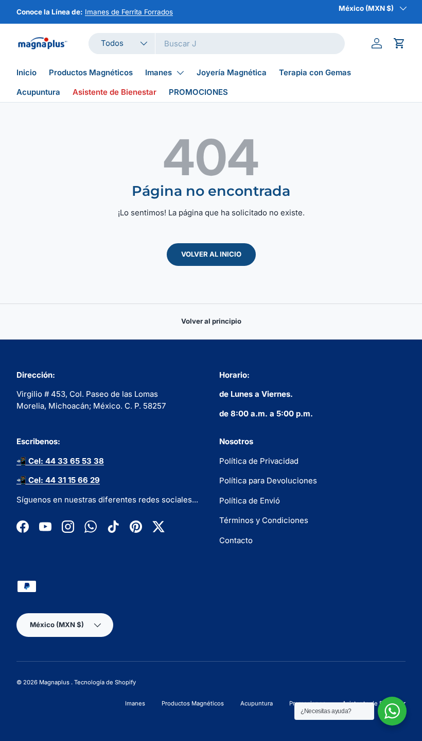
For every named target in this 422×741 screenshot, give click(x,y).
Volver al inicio (211, 254)
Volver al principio (211, 321)
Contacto (236, 540)
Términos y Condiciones (263, 520)
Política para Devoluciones (268, 480)
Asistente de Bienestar (114, 92)
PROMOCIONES (198, 92)
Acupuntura (38, 92)
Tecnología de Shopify (105, 682)
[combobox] (217, 43)
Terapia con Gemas (315, 72)
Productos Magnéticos (91, 72)
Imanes (158, 72)
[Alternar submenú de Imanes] (180, 72)
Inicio (26, 72)
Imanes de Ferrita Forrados (129, 12)
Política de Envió (249, 501)
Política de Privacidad (258, 461)
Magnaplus (55, 682)
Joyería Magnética (232, 72)
